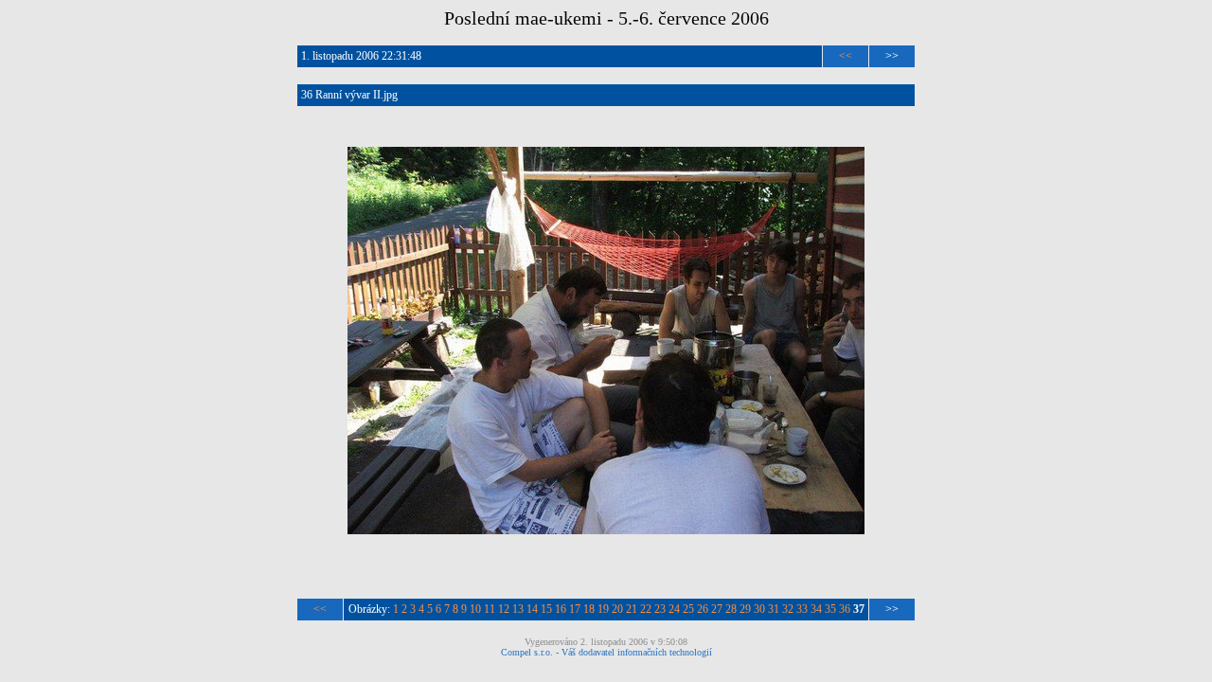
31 (773, 609)
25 (688, 609)
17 (574, 609)
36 (844, 609)
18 (589, 609)
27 (716, 609)
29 (745, 609)
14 (532, 609)
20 (617, 609)
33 (802, 609)
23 (660, 609)
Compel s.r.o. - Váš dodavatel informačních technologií (606, 652)
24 (674, 609)
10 (475, 609)
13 (518, 609)
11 (489, 609)
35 (830, 609)
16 (560, 609)
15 (546, 609)
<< (845, 56)
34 (816, 609)
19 (603, 609)
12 (503, 609)
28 (731, 609)
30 (759, 609)
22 (645, 609)
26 (702, 609)
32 (787, 609)
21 (631, 609)
